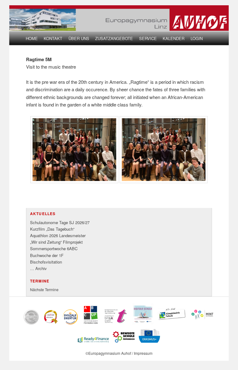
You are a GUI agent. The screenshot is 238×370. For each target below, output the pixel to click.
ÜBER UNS (78, 38)
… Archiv (38, 268)
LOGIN (197, 38)
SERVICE (148, 38)
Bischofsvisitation (46, 262)
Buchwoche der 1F (47, 255)
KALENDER (173, 38)
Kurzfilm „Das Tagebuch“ (52, 229)
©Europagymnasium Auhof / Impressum (119, 353)
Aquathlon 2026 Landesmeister (58, 235)
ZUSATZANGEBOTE (114, 38)
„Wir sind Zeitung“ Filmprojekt (56, 242)
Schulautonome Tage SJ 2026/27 (60, 222)
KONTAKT (53, 38)
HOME (32, 38)
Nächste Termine (44, 289)
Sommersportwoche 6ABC (53, 248)
